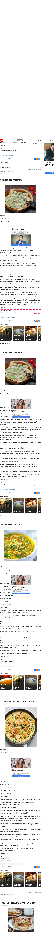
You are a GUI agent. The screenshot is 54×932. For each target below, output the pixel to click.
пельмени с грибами (10, 199)
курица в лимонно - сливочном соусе (14, 745)
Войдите (30, 51)
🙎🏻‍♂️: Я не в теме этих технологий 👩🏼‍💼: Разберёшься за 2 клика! (8, 542)
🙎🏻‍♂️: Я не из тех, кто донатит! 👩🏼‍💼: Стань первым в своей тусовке (9, 922)
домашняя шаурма (10, 22)
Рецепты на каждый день (9, 1)
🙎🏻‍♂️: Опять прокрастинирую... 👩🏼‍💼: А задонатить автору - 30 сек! (9, 16)
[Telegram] (39, 26)
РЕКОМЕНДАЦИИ (39, 1)
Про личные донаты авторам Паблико (6, 19)
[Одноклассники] (37, 26)
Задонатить (20, 1)
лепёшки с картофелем (11, 928)
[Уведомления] (50, 1)
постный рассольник (10, 548)
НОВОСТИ (33, 1)
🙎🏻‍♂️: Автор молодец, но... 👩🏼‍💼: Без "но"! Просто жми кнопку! (8, 193)
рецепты (2, 22)
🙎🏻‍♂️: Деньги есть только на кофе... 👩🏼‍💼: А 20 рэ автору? (8, 739)
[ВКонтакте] (35, 26)
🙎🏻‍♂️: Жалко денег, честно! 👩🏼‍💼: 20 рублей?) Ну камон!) (7, 365)
